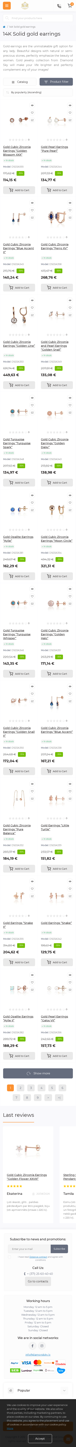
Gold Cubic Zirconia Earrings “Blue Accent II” (18, 248)
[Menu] (7, 6)
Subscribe (59, 1248)
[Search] (7, 18)
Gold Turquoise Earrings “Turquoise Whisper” (17, 634)
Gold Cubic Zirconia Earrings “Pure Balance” (17, 829)
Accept (40, 1438)
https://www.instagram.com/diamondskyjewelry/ (42, 1346)
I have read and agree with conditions (40, 1258)
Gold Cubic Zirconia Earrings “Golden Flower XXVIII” (27, 1177)
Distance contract (38, 1257)
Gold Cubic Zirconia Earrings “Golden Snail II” (19, 732)
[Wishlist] (32, 113)
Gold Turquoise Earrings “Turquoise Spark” (17, 443)
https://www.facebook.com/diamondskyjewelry (32, 1346)
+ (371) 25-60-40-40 (40, 1274)
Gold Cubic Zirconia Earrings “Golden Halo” (54, 634)
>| (59, 1097)
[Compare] (32, 120)
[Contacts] (59, 5)
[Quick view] (32, 105)
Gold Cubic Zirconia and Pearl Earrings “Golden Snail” (54, 345)
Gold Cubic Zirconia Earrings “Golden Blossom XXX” (17, 150)
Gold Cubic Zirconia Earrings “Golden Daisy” (54, 443)
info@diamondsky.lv (38, 1354)
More (10, 1428)
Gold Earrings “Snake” (56, 923)
